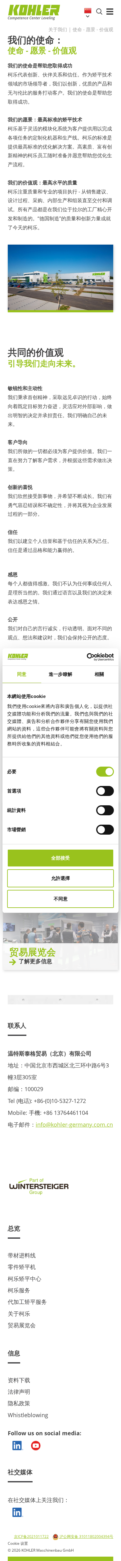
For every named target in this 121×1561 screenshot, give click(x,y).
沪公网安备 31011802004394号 (86, 1536)
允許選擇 (60, 878)
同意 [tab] (21, 674)
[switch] (105, 791)
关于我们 (57, 29)
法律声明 (19, 1391)
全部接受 (60, 858)
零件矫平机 (22, 1267)
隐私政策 (19, 1403)
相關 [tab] (99, 674)
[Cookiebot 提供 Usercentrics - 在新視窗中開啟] (87, 657)
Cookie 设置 (18, 1543)
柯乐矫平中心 (24, 1278)
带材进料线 (22, 1255)
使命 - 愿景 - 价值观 (93, 29)
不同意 (61, 898)
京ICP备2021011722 (31, 1536)
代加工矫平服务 (27, 1301)
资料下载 (19, 1380)
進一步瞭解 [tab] (60, 674)
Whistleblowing (28, 1415)
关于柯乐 (19, 1313)
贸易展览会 (22, 1325)
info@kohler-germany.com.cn (74, 1124)
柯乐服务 (19, 1290)
